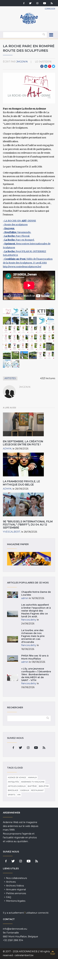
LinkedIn (45, 66)
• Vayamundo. (17, 232)
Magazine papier (29, 558)
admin (7, 448)
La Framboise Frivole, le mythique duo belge (21, 483)
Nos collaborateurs (16, 878)
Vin (18, 795)
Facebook (42, 66)
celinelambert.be (24, 955)
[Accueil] (29, 24)
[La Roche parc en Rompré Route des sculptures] (7, 312)
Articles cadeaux (17, 786)
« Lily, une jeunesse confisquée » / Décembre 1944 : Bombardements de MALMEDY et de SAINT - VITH (36, 674)
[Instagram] (37, 3)
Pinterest (49, 66)
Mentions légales (15, 900)
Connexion (50, 8)
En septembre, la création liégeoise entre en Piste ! (23, 443)
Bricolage (13, 790)
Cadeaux (24, 790)
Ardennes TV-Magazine (32, 782)
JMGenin (22, 61)
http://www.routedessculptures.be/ (22, 266)
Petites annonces (16, 893)
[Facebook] (24, 3)
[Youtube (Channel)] (45, 3)
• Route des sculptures (15, 224)
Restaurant (37, 790)
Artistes (10, 378)
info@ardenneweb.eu (15, 928)
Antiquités (13, 782)
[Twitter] (30, 3)
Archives (11, 881)
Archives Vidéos (15, 885)
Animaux (32, 777)
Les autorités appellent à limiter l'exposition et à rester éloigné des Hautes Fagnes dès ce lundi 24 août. (36, 610)
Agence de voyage (17, 777)
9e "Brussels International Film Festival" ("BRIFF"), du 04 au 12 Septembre (28, 524)
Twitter (53, 66)
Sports (11, 795)
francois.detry (28, 619)
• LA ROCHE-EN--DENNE (19, 220)
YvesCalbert (11, 531)
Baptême (32, 786)
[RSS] (51, 3)
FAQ (8, 897)
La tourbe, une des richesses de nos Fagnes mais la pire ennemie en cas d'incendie (32, 636)
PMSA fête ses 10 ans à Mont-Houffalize (34, 657)
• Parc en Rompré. (18, 239)
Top (52, 954)
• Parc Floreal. (16, 235)
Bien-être (44, 786)
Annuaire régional (16, 889)
